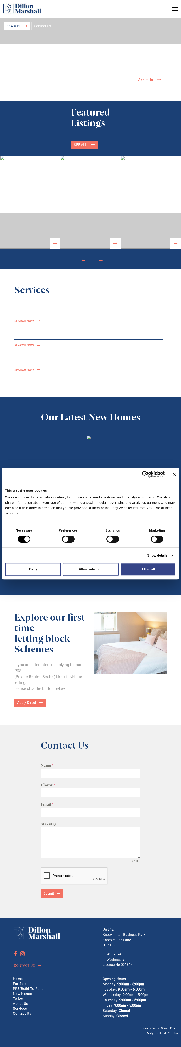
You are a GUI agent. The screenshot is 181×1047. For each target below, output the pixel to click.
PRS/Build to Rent (28, 989)
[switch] (68, 539)
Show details (157, 555)
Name (47, 766)
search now (24, 321)
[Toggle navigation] (175, 9)
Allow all (148, 569)
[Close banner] (174, 474)
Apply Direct (26, 703)
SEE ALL (81, 145)
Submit (49, 893)
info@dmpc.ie (113, 959)
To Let (18, 999)
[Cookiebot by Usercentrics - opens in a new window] (145, 474)
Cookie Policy (169, 1028)
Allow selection (90, 569)
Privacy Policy (150, 1028)
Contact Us (42, 26)
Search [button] (13, 26)
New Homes (23, 994)
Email (47, 804)
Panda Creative (168, 1033)
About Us (146, 80)
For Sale (19, 984)
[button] (82, 261)
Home (18, 979)
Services (20, 1009)
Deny (33, 569)
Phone (48, 785)
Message (49, 824)
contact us (25, 965)
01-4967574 (112, 954)
